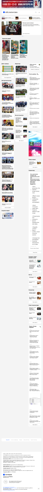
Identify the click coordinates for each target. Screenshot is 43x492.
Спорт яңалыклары (34, 305)
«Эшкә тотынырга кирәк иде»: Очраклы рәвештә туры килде (35, 209)
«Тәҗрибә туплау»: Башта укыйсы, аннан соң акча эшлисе (36, 230)
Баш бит (8, 439)
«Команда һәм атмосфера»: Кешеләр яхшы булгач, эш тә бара (36, 241)
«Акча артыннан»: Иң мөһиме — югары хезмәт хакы (36, 189)
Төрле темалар (34, 439)
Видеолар (17, 63)
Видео (20, 439)
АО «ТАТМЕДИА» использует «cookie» (10, 487)
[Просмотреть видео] (6, 46)
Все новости (21, 140)
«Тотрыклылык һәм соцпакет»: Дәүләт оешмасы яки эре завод (36, 220)
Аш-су (30, 274)
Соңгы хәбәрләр (14, 439)
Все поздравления (8, 77)
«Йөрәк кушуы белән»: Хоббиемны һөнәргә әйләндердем (36, 199)
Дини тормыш (5, 63)
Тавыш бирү (35, 252)
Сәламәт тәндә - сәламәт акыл (33, 257)
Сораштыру (32, 170)
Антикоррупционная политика (8, 487)
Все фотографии (8, 207)
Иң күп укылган (19, 115)
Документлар (26, 439)
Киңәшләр (31, 289)
